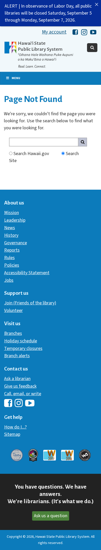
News (9, 228)
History (11, 235)
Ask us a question (50, 516)
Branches (13, 333)
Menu (16, 78)
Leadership (14, 220)
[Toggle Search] (92, 47)
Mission (11, 212)
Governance (15, 243)
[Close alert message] (96, 4)
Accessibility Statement (26, 273)
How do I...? (15, 427)
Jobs (8, 280)
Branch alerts (17, 356)
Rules (9, 257)
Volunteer (13, 310)
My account (54, 32)
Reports (12, 250)
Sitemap (12, 434)
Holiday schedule (20, 341)
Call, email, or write (22, 394)
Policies (11, 265)
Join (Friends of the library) (30, 303)
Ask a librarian (17, 378)
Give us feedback (20, 386)
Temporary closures (23, 348)
